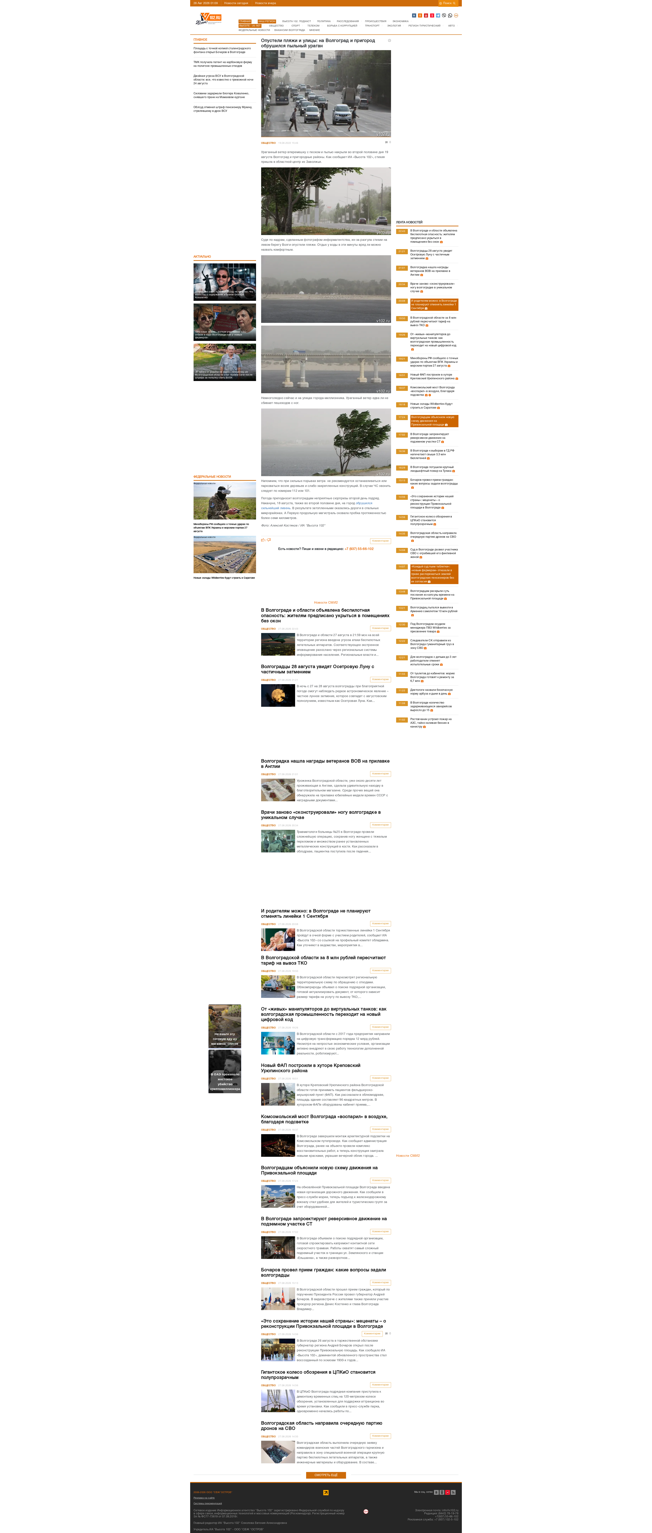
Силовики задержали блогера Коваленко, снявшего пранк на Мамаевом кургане (221, 95)
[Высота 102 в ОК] (420, 15)
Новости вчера (265, 3)
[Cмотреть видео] (429, 395)
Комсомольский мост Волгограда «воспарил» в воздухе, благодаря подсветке (432, 391)
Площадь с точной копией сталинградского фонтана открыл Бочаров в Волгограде (222, 50)
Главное (200, 40)
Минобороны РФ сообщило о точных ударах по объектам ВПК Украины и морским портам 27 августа (434, 362)
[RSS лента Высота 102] (453, 1492)
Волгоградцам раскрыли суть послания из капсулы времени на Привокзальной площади (432, 595)
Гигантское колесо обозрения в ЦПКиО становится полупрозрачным (431, 520)
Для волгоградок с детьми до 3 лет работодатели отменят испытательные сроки (433, 661)
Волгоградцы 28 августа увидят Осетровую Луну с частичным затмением (431, 255)
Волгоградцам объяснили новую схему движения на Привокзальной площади (432, 421)
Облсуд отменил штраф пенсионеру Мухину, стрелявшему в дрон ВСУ (223, 109)
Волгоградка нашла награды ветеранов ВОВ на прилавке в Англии (430, 271)
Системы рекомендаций (208, 1504)
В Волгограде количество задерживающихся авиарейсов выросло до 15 (431, 707)
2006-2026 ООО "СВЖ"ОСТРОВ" (213, 1492)
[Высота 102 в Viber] (444, 15)
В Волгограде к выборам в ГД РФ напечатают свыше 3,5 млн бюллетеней (432, 455)
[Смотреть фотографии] (441, 242)
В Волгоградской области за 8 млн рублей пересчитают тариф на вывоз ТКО (433, 322)
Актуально (202, 257)
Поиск (447, 3)
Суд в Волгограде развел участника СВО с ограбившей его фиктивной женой (434, 553)
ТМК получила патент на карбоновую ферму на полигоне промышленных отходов (223, 64)
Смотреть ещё (326, 1475)
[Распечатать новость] (389, 40)
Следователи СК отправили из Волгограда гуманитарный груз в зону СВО (432, 644)
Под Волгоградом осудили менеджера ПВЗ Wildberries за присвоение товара (430, 628)
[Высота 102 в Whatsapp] (450, 15)
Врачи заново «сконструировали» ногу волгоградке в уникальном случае (432, 288)
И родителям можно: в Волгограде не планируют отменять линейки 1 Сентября (434, 305)
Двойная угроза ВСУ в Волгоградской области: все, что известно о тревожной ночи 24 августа (223, 80)
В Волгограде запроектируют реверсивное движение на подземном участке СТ (429, 438)
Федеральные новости (212, 477)
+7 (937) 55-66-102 (359, 549)
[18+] (456, 15)
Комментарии (380, 541)
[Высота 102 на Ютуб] (426, 15)
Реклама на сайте (204, 1498)
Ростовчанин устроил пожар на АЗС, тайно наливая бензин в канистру (431, 723)
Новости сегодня (236, 3)
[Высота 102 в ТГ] (438, 15)
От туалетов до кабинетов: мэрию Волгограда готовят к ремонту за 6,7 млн (432, 677)
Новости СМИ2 (326, 602)
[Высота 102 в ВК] (414, 15)
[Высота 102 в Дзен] (432, 15)
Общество (268, 143)
